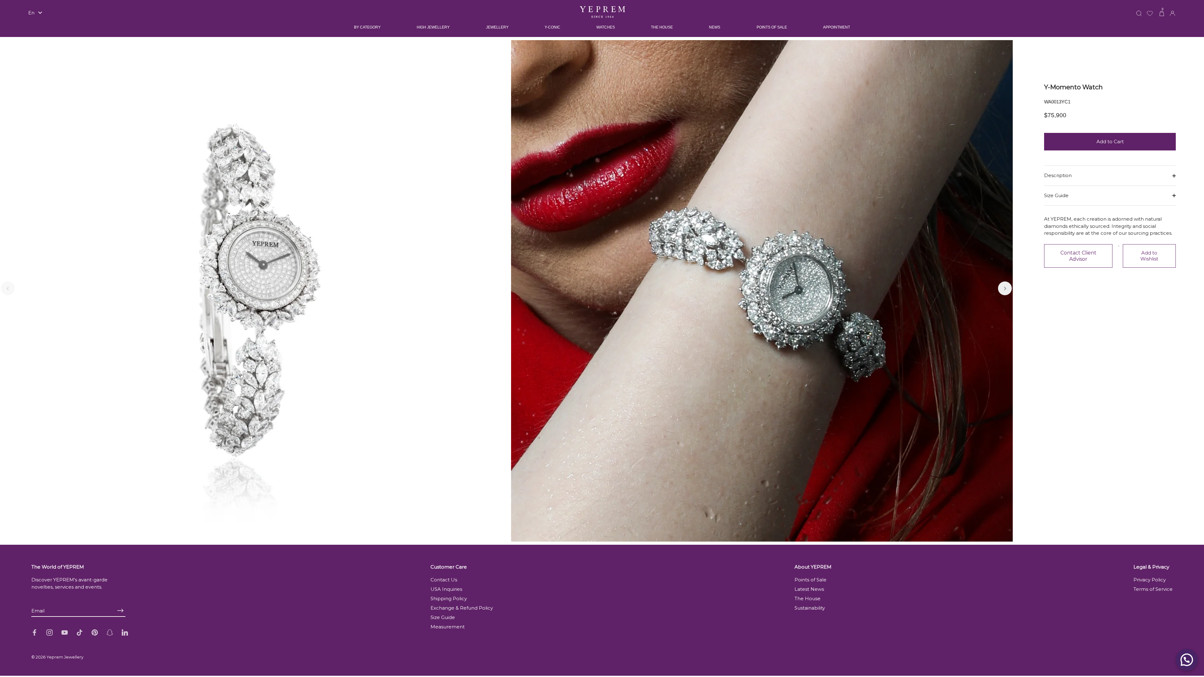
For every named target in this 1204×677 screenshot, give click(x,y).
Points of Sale (810, 580)
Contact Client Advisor (1078, 256)
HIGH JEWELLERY (433, 27)
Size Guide (1056, 195)
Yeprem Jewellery (64, 657)
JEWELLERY (497, 27)
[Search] (1139, 9)
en (31, 13)
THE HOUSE (662, 27)
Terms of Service (1153, 589)
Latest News (809, 589)
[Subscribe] (120, 610)
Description (1058, 175)
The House (808, 598)
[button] (8, 288)
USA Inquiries (446, 589)
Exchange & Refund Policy (461, 608)
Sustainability (810, 608)
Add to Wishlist (1149, 256)
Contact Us (443, 580)
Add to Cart (1110, 141)
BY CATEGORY (367, 27)
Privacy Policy (1149, 580)
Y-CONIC (552, 27)
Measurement (447, 627)
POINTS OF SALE (772, 27)
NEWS (714, 27)
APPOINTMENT (836, 27)
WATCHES (605, 27)
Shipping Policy (448, 598)
